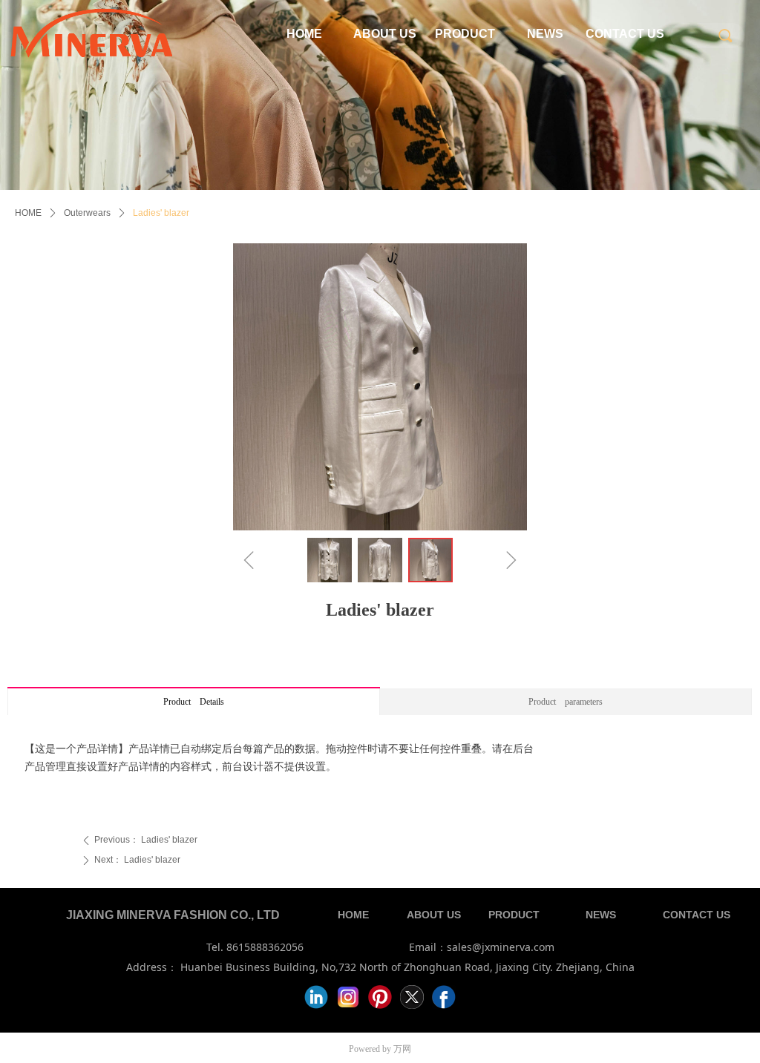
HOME (28, 213)
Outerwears (87, 213)
